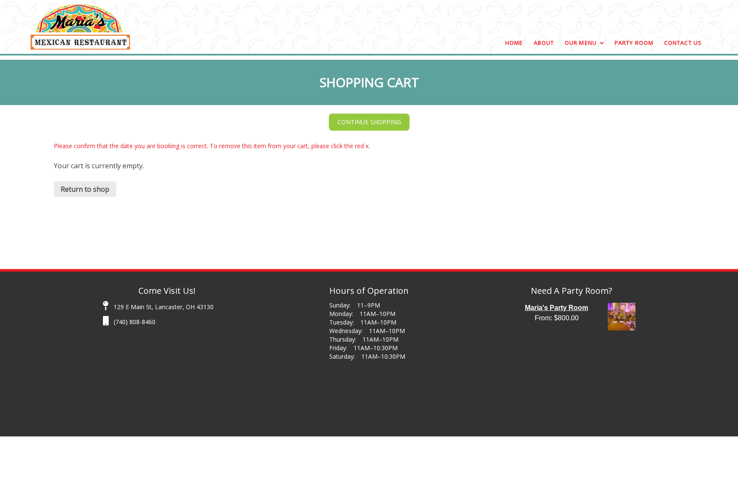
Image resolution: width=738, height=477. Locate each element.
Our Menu (581, 43)
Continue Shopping (369, 122)
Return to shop (85, 189)
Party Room (634, 43)
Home (514, 43)
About (544, 43)
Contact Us (683, 43)
